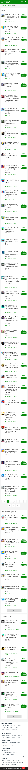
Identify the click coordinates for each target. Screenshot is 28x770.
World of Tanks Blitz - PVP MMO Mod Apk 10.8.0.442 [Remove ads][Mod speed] (12, 16)
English (3, 735)
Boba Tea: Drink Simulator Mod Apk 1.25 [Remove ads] (12, 517)
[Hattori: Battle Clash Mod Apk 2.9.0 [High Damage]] (2, 440)
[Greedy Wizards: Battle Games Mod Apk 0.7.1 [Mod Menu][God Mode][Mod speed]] (2, 166)
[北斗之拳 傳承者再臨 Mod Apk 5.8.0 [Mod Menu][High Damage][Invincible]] (2, 50)
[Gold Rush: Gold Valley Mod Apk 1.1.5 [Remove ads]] (2, 552)
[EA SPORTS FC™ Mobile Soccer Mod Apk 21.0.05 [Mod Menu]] (2, 705)
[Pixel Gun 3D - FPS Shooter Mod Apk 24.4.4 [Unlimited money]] (2, 217)
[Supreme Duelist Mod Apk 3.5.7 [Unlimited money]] (2, 343)
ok (23, 768)
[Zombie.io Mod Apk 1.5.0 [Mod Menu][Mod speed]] (2, 133)
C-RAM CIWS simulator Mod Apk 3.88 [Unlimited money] (11, 476)
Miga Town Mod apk (18, 762)
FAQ (15, 725)
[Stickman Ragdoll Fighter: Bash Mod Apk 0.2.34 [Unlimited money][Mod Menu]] (2, 191)
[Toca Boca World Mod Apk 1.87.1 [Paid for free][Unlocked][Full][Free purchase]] (2, 635)
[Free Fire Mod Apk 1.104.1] (2, 673)
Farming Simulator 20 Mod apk (8, 764)
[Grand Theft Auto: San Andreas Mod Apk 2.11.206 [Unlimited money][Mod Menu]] (2, 621)
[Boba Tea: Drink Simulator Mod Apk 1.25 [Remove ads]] (2, 517)
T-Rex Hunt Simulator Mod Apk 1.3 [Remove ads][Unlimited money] (12, 122)
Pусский (14, 735)
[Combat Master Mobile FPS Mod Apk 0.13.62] (2, 376)
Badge (19, 725)
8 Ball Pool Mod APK (6, 744)
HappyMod (8, 2)
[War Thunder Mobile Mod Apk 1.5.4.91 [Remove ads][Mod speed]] (2, 39)
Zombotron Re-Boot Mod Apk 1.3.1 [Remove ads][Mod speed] (11, 85)
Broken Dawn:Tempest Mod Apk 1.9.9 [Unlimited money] (11, 155)
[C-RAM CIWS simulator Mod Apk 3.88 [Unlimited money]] (2, 475)
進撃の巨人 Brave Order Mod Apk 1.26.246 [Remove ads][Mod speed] (12, 541)
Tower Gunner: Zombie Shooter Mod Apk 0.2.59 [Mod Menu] (11, 206)
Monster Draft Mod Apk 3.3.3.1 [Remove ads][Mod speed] (12, 110)
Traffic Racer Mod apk (6, 762)
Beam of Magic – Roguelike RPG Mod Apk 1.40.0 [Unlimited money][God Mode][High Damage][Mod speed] (12, 280)
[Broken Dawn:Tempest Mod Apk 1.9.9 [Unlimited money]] (2, 154)
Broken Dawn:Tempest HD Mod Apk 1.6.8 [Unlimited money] (12, 144)
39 (9, 505)
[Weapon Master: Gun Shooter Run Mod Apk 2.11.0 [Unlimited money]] (2, 353)
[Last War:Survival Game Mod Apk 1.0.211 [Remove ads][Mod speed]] (2, 599)
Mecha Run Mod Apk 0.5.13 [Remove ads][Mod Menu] (12, 180)
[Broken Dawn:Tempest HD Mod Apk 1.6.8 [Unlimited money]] (2, 143)
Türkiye (18, 737)
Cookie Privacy (9, 727)
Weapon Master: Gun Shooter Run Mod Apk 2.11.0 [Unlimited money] (11, 354)
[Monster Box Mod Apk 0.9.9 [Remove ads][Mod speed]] (2, 74)
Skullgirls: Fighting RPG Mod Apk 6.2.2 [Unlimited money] (11, 332)
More (14, 610)
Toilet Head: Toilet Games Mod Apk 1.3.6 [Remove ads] (12, 576)
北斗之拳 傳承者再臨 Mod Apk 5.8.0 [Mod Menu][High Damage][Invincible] (12, 51)
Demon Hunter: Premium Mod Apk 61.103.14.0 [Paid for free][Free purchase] (12, 253)
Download (23, 16)
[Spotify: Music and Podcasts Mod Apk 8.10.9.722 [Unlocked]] (2, 693)
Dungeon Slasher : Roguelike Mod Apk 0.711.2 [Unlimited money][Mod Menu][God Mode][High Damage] (12, 389)
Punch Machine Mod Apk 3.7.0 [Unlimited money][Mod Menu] (11, 241)
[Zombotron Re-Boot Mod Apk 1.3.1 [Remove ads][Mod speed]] (2, 84)
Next (18, 505)
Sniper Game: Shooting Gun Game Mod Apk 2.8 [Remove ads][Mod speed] (12, 63)
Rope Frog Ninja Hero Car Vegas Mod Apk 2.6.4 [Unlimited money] (12, 229)
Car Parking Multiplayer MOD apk (9, 752)
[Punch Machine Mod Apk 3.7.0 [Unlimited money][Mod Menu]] (2, 240)
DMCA (22, 1)
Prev (4, 501)
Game (9, 5)
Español (8, 735)
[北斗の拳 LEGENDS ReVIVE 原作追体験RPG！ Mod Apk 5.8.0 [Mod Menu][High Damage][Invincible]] (2, 96)
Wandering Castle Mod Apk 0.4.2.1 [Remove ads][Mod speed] (12, 588)
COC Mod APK (4, 742)
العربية (2, 737)
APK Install (9, 725)
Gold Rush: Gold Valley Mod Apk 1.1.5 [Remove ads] (11, 553)
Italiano (13, 737)
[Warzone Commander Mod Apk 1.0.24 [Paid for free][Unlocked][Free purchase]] (2, 365)
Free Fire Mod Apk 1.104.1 (12, 672)
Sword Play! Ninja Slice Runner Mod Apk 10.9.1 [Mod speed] (11, 28)
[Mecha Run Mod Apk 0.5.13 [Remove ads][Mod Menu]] (2, 180)
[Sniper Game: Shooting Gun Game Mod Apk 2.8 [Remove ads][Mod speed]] (2, 62)
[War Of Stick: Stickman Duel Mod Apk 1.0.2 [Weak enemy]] (2, 401)
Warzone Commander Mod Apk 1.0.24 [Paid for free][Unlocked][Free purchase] (12, 365)
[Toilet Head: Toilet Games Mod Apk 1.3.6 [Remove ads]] (2, 575)
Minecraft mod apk (5, 750)
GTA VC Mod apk (15, 760)
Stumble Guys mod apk (18, 756)
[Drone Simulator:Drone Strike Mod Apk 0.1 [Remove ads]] (2, 564)
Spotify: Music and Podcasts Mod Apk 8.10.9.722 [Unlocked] (11, 694)
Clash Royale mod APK (15, 742)
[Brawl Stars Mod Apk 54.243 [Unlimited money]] (2, 648)
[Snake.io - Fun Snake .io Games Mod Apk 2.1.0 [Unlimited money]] (2, 450)
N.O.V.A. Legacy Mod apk (7, 754)
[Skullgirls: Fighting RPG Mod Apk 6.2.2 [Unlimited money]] (2, 331)
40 (13, 505)
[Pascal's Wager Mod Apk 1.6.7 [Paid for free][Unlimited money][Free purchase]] (2, 264)
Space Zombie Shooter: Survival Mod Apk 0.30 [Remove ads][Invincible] (11, 306)
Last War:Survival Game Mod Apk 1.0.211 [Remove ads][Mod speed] (12, 600)
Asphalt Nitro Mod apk (6, 756)
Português (19, 735)
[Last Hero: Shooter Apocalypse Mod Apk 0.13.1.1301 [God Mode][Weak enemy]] (2, 413)
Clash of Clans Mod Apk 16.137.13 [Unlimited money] (11, 682)
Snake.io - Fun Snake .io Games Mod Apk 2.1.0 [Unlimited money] (11, 451)
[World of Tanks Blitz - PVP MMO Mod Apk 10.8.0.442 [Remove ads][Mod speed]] (2, 15)
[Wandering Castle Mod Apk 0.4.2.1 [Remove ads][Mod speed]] (2, 587)
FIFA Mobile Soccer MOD (7, 745)
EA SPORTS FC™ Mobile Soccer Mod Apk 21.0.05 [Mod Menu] (12, 706)
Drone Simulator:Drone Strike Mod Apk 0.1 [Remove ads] (11, 564)
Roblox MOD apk (5, 760)
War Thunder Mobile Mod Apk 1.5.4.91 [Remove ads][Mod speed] (12, 39)
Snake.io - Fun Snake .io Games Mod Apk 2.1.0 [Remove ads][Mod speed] (12, 529)
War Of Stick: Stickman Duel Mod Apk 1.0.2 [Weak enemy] (12, 402)
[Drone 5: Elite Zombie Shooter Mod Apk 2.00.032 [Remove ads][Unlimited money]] (2, 292)
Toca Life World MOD (18, 744)
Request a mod (13, 729)
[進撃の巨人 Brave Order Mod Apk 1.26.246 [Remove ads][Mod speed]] (2, 540)
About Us (3, 725)
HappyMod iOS (5, 729)
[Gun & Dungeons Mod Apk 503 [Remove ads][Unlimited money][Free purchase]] (2, 317)
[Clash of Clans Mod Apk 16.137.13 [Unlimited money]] (2, 681)
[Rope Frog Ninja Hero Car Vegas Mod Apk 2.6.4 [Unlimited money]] (2, 228)
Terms (16, 727)
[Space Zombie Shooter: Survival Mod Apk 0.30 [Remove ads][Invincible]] (2, 306)
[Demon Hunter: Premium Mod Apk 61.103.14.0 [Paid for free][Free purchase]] (2, 252)
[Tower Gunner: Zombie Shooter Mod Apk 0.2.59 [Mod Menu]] (2, 205)
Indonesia (8, 737)
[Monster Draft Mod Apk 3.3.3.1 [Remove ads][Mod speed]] (2, 109)
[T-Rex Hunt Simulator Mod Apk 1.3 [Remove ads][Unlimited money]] (2, 121)
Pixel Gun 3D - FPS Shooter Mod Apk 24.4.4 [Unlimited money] (11, 217)
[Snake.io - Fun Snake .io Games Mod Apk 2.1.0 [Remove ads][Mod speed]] (2, 528)
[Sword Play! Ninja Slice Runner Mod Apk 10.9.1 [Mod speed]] (2, 27)
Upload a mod (4, 731)
